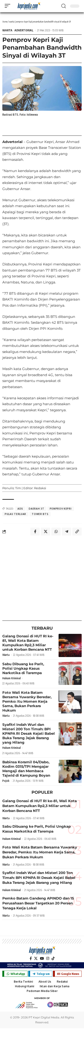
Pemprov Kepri (60, 508)
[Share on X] (45, 532)
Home (4, 21)
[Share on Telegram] (66, 532)
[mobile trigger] (9, 6)
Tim (18, 488)
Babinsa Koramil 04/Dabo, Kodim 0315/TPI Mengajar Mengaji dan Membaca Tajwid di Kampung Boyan (26, 769)
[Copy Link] (77, 532)
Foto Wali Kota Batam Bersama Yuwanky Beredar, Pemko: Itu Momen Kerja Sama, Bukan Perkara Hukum (27, 701)
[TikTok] (53, 958)
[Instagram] (47, 958)
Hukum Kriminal (11, 678)
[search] (63, 6)
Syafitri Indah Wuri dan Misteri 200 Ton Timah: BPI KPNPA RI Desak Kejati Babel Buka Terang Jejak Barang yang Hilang (28, 733)
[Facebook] (30, 958)
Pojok (5, 780)
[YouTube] (42, 958)
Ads (20, 508)
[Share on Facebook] (35, 532)
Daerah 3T (36, 508)
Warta (11, 21)
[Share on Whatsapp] (56, 532)
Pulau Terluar (15, 514)
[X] (36, 958)
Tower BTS (40, 514)
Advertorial (23, 30)
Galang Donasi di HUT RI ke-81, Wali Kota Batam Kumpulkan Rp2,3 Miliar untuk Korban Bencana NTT (27, 643)
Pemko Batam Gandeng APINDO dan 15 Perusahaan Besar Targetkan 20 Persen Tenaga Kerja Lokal (38, 903)
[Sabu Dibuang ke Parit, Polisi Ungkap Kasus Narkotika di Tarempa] (70, 673)
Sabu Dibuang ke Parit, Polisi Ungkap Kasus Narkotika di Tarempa (23, 668)
